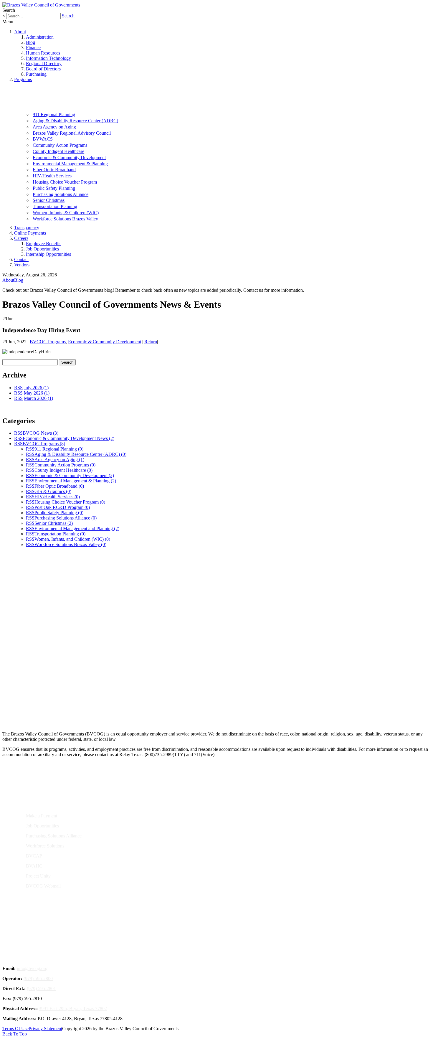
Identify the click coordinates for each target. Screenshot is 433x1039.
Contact (21, 259)
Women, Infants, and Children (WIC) (72, 539)
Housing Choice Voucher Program (65, 181)
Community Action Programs (60, 145)
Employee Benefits (43, 243)
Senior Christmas (49, 200)
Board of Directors (43, 68)
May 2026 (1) (36, 392)
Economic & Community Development (69, 157)
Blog (30, 42)
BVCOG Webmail (43, 885)
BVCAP (34, 855)
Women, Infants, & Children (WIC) (66, 212)
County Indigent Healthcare (58, 151)
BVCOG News (40, 433)
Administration (40, 36)
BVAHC (34, 865)
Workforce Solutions (45, 845)
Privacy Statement (45, 1028)
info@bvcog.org (32, 968)
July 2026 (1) (36, 387)
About (20, 31)
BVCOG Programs (48, 341)
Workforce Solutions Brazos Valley (65, 218)
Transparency (26, 227)
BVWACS (43, 138)
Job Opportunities (42, 248)
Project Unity (38, 875)
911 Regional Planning (54, 114)
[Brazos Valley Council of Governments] (41, 4)
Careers (21, 238)
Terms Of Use (15, 1028)
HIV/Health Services (52, 175)
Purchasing (36, 74)
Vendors (21, 264)
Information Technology (48, 58)
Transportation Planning (55, 206)
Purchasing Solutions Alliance (60, 194)
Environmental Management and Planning (76, 528)
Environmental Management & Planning (70, 163)
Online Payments (30, 232)
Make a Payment (41, 815)
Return (150, 341)
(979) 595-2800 (38, 978)
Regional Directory (44, 63)
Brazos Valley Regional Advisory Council (72, 133)
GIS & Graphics (52, 491)
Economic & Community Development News (68, 438)
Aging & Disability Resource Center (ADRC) (75, 120)
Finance (33, 47)
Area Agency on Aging (54, 126)
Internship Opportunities (48, 254)
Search (68, 15)
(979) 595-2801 (41, 988)
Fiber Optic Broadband (54, 169)
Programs (23, 79)
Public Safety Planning (54, 188)
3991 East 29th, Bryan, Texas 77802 (73, 1008)
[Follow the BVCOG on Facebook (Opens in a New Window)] (206, 706)
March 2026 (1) (38, 398)
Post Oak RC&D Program (62, 507)
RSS (18, 387)
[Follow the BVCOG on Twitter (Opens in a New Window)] (220, 706)
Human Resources (43, 52)
